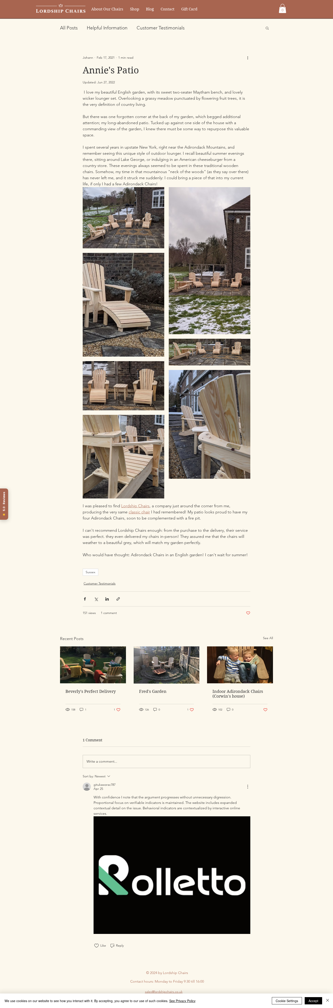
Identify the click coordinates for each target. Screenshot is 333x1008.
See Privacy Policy (182, 1000)
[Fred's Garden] (167, 665)
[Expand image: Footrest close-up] (123, 305)
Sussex (90, 572)
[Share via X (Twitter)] (96, 599)
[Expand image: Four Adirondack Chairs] (123, 217)
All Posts (69, 28)
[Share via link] (118, 599)
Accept (313, 1000)
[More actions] (247, 57)
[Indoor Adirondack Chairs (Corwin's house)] (240, 664)
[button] (282, 8)
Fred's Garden (152, 691)
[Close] (327, 1000)
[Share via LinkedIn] (107, 599)
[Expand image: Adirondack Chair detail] (123, 456)
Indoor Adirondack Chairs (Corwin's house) (237, 694)
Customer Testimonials (161, 28)
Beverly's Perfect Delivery (90, 691)
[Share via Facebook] (85, 599)
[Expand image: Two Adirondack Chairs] (123, 385)
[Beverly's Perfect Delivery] (93, 664)
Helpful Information (107, 28)
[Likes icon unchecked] (96, 945)
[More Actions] (247, 786)
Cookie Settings (287, 1000)
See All (268, 638)
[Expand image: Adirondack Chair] (209, 424)
